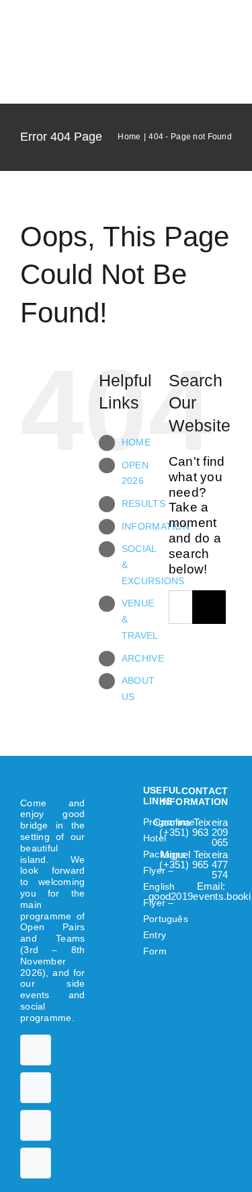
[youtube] (35, 1087)
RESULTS (143, 503)
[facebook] (35, 1050)
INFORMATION (156, 526)
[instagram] (35, 1125)
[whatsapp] (35, 1163)
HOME (136, 442)
